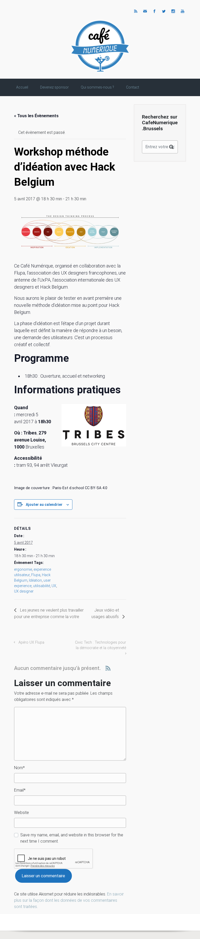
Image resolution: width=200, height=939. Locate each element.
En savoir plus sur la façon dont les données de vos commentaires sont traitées (69, 900)
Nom (19, 767)
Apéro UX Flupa (31, 642)
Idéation (35, 580)
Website (21, 812)
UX (54, 586)
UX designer (24, 591)
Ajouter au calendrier (44, 504)
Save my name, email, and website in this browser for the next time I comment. (71, 838)
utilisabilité (41, 586)
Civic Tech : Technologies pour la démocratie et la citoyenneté (100, 645)
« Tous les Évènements (36, 115)
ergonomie (23, 569)
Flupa (35, 575)
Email (20, 790)
